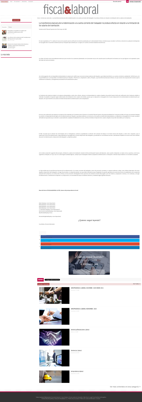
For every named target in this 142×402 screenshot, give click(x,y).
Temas (10, 27)
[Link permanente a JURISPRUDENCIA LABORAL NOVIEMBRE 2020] (54, 316)
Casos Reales (64, 397)
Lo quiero (42, 233)
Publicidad (92, 398)
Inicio (11, 1)
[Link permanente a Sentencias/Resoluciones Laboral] (54, 337)
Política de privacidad (73, 398)
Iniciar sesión (16, 20)
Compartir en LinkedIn (46, 248)
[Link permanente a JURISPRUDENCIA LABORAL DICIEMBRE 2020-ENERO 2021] (54, 295)
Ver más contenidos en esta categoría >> (125, 387)
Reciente (4, 27)
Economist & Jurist (55, 397)
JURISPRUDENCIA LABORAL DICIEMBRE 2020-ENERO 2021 (87, 288)
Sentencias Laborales (46, 18)
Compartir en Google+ (46, 244)
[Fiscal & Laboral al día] (71, 9)
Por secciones (16, 1)
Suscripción (30, 1)
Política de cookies (84, 398)
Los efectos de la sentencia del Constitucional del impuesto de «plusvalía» (19, 38)
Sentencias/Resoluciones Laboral (80, 329)
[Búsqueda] (127, 1)
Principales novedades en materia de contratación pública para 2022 (17, 31)
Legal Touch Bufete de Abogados (98, 397)
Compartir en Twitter (46, 241)
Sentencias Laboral (76, 350)
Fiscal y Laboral (73, 397)
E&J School (86, 397)
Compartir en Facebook (46, 237)
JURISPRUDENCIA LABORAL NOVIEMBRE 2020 (84, 309)
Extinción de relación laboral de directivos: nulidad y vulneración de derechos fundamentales (18, 45)
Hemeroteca (24, 1)
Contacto (98, 398)
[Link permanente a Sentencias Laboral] (54, 358)
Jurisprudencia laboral (77, 371)
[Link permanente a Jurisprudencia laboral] (54, 376)
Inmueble (80, 397)
